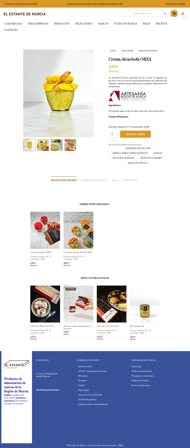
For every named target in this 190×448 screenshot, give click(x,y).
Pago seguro (83, 390)
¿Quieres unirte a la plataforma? (93, 404)
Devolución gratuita (175, 3)
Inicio (113, 51)
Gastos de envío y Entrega (90, 395)
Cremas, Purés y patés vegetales (130, 153)
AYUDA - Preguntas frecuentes (92, 371)
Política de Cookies (140, 380)
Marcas (158, 153)
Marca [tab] (115, 180)
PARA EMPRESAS (38, 23)
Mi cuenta (83, 376)
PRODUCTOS (62, 23)
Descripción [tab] (130, 180)
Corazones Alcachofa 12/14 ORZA (78, 252)
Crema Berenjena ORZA (40, 252)
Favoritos (82, 380)
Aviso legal (136, 366)
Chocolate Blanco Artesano (42, 326)
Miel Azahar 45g (137, 326)
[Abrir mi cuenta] (183, 13)
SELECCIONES (127, 51)
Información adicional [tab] (94, 180)
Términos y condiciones (142, 376)
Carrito (81, 385)
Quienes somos (85, 366)
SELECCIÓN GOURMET (151, 158)
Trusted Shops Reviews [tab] (64, 180)
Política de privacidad (141, 371)
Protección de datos (140, 385)
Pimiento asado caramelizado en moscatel (78, 327)
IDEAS (146, 23)
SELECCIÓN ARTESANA (148, 51)
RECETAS (161, 23)
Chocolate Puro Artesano (108, 326)
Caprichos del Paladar (137, 148)
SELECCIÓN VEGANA (138, 163)
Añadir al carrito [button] (40, 267)
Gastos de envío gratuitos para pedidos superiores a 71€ (95, 3)
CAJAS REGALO (13, 23)
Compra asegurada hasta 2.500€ (21, 3)
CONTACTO (11, 30)
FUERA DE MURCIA (125, 23)
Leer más (68, 336)
